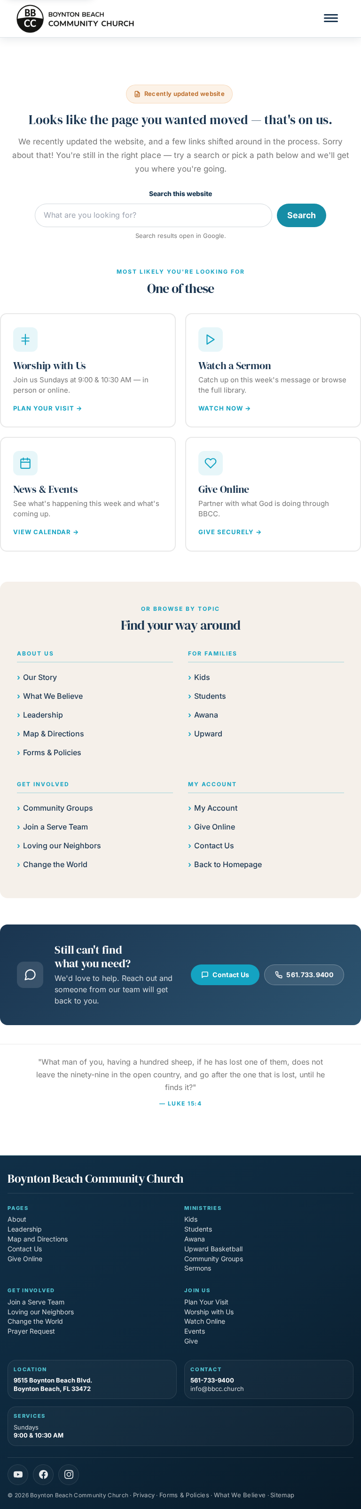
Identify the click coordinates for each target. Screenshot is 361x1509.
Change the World (55, 864)
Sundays (38, 1431)
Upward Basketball (213, 1249)
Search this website (180, 194)
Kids (202, 677)
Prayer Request (31, 1331)
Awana (206, 714)
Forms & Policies (52, 752)
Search (301, 215)
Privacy (144, 1495)
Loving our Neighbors (62, 845)
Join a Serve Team (55, 826)
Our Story (40, 677)
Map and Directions (38, 1239)
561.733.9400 (309, 975)
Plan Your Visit (206, 1302)
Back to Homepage (228, 864)
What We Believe (53, 696)
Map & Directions (53, 733)
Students (210, 696)
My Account (215, 808)
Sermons (197, 1268)
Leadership (43, 714)
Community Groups (58, 808)
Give (191, 1341)
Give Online (214, 826)
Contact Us (214, 845)
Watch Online (204, 1321)
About (17, 1219)
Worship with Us (209, 1312)
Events (194, 1331)
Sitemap (282, 1495)
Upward (208, 733)
